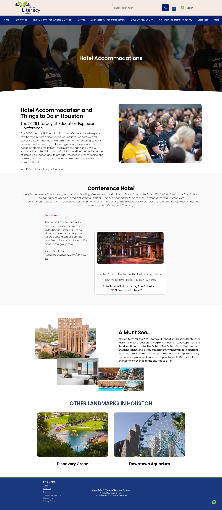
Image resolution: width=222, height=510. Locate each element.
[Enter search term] (165, 7)
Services (46, 491)
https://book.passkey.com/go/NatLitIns (66, 256)
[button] (174, 8)
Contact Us (48, 498)
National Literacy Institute (118, 490)
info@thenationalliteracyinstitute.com (111, 495)
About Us (47, 488)
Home (45, 485)
